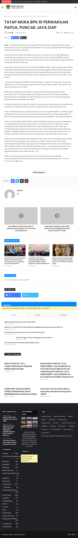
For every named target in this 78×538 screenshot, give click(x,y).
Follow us (25, 451)
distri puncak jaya (46, 416)
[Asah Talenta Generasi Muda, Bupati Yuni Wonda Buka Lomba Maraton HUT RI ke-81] (35, 426)
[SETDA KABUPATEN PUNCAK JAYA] (15, 7)
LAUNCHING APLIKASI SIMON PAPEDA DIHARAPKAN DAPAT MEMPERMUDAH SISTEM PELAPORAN (20, 391)
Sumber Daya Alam (8, 516)
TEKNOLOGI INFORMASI (10, 519)
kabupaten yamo (45, 423)
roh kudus (6, 507)
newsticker (53, 426)
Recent (38, 315)
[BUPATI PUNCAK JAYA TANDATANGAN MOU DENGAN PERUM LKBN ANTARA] (21, 359)
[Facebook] (13, 181)
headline (43, 419)
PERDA (5, 504)
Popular (13, 315)
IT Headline (52, 419)
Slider (4, 510)
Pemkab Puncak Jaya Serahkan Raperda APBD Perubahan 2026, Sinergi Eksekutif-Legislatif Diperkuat (38, 260)
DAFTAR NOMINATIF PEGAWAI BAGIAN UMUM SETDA (21, 343)
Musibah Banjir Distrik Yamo (11, 473)
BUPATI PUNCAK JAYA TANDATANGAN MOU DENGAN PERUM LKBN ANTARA (18, 366)
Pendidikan (6, 498)
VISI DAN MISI (7, 526)
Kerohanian (6, 464)
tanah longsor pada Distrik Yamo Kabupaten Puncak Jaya (56, 436)
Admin (9, 32)
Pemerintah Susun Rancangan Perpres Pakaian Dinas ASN (24, 332)
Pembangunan (7, 484)
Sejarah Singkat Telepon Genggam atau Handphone (34, 337)
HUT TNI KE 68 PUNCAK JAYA (12, 456)
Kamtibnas (6, 461)
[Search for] (76, 8)
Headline (5, 453)
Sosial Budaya (7, 513)
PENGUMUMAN (7, 501)
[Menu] (2, 8)
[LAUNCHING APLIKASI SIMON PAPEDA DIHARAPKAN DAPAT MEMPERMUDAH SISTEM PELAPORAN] (21, 384)
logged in (15, 280)
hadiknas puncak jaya (59, 416)
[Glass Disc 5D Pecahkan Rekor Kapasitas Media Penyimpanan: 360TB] (57, 384)
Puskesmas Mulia (55, 429)
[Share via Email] (22, 181)
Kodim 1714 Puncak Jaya (68, 423)
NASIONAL (6, 478)
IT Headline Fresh (62, 419)
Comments (63, 315)
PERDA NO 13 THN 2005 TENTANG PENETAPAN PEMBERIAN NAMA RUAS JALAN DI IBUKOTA (33, 327)
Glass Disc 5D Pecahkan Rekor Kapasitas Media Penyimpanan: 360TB (56, 391)
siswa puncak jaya (68, 429)
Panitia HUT (6, 481)
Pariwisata (7, 487)
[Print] (26, 181)
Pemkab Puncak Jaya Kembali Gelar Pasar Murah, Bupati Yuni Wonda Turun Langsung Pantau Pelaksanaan (14, 260)
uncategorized (7, 524)
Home (7, 16)
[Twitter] (17, 181)
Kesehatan (6, 467)
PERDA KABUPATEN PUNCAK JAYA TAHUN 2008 (19, 322)
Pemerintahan (39, 172)
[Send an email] (12, 32)
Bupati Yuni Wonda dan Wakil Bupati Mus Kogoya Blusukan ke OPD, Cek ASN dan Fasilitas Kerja (62, 260)
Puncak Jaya (45, 429)
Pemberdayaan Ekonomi (10, 490)
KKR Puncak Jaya (8, 470)
